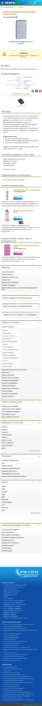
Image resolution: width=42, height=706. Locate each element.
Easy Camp (5, 507)
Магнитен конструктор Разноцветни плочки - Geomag (19, 678)
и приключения (11, 612)
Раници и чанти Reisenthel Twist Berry (14, 476)
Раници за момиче (8, 545)
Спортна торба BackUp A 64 (11, 686)
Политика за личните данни (35, 705)
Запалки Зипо (6, 280)
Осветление (5, 372)
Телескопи (5, 432)
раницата (12, 120)
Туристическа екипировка (10, 282)
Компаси (4, 437)
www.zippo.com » (29, 85)
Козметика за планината (10, 393)
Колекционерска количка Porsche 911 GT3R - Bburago (18, 700)
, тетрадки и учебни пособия (15, 604)
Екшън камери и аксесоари (10, 417)
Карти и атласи (7, 440)
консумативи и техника (12, 591)
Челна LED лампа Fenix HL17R (12, 660)
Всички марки (35, 513)
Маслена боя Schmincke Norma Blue (13, 680)
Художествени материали (11, 593)
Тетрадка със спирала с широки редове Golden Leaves (18, 694)
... (15, 7)
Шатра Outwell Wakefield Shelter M (13, 626)
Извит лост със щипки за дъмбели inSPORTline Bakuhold (19, 624)
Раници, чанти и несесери (10, 378)
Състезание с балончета (10, 667)
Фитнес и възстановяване (10, 406)
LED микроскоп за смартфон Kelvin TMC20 (15, 658)
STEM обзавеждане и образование (13, 602)
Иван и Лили (7, 671)
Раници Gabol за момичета (10, 543)
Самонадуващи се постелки (10, 474)
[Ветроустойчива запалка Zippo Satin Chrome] (21, 29)
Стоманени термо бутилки (10, 460)
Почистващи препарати (10, 589)
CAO (3, 505)
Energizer (4, 492)
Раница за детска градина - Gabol (13, 690)
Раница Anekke (6, 548)
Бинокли (4, 427)
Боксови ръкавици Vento (11, 645)
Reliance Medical (7, 502)
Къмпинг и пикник (8, 327)
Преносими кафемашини (10, 358)
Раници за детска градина (10, 529)
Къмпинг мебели (8, 347)
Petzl (3, 463)
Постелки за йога (7, 466)
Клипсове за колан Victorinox (11, 468)
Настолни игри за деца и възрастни (13, 587)
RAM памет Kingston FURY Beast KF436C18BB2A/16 (17, 696)
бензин (15, 149)
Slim (16, 17)
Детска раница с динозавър (10, 535)
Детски (8, 598)
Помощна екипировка (9, 386)
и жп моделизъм (12, 606)
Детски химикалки (8, 532)
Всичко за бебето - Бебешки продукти (14, 600)
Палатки (5, 330)
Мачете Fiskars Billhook (10, 639)
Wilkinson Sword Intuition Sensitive (13, 698)
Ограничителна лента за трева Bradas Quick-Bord (17, 692)
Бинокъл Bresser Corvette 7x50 (12, 643)
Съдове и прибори (8, 352)
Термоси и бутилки (8, 375)
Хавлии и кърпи (7, 366)
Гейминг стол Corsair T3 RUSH (12, 684)
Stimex (4, 486)
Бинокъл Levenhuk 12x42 (11, 635)
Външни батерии (7, 445)
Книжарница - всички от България (15, 585)
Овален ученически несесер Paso (13, 669)
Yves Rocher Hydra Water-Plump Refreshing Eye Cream (18, 682)
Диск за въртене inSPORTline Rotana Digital (15, 641)
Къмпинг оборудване (8, 285)
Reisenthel (5, 499)
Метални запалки (7, 274)
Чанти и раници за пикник (11, 350)
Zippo (25, 83)
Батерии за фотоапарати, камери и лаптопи (16, 618)
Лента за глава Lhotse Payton (12, 637)
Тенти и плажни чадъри (10, 341)
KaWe (3, 489)
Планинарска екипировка (10, 380)
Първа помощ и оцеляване (10, 388)
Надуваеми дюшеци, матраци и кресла (14, 370)
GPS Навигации (7, 435)
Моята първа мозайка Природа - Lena (14, 674)
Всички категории (34, 451)
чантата (22, 120)
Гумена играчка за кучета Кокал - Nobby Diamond (17, 676)
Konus (3, 510)
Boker (3, 497)
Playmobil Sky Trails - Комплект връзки (14, 688)
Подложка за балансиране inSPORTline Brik (15, 654)
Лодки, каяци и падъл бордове (11, 409)
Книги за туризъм (7, 396)
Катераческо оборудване (9, 383)
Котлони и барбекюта (9, 355)
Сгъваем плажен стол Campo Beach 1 (14, 656)
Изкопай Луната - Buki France (12, 672)
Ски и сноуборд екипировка (11, 411)
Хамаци (5, 344)
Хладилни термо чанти (9, 471)
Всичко (12, 608)
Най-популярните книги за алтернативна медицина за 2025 (19, 288)
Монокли (4, 429)
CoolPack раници (7, 551)
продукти (10, 594)
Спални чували (7, 333)
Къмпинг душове (8, 363)
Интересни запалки (8, 272)
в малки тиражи (13, 610)
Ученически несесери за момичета (13, 537)
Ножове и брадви (7, 391)
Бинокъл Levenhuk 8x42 (10, 652)
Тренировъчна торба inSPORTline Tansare (15, 628)
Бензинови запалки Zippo (10, 277)
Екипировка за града (8, 414)
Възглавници (7, 339)
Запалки (20, 7)
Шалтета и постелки (9, 336)
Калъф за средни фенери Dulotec (13, 633)
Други (4, 448)
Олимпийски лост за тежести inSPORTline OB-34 (17, 647)
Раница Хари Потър (8, 540)
